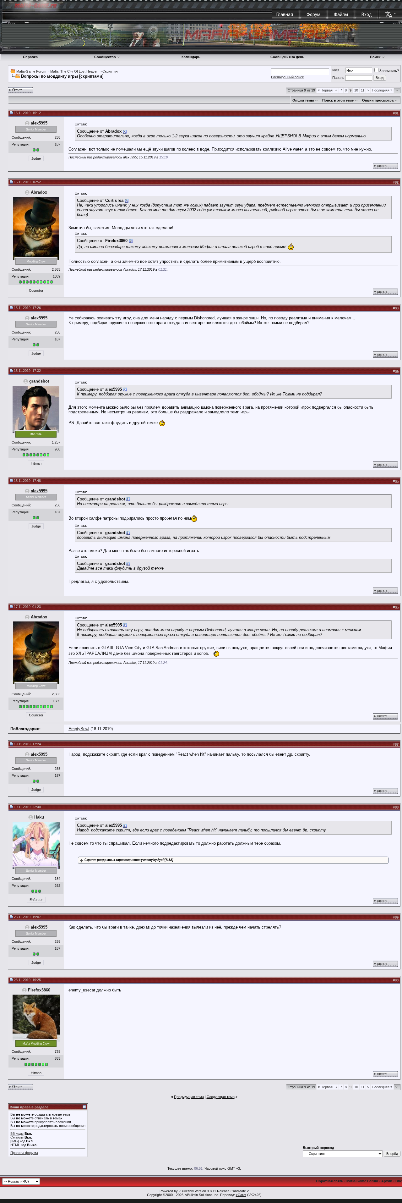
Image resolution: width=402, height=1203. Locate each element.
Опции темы (303, 100)
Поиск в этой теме (338, 100)
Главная (284, 14)
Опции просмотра (378, 100)
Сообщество (105, 57)
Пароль (338, 78)
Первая (325, 90)
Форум (313, 14)
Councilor (36, 290)
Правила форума (24, 1153)
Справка (30, 57)
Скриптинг (110, 71)
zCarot (241, 1195)
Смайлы (17, 1137)
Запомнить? (389, 71)
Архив (386, 1181)
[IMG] (14, 1141)
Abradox (39, 192)
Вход (366, 14)
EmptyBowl (78, 728)
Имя (335, 70)
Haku (39, 817)
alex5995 (39, 123)
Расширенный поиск (287, 77)
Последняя (382, 90)
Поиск (375, 57)
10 (356, 90)
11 (362, 90)
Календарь (191, 57)
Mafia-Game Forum (31, 71)
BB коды (17, 1133)
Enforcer (36, 900)
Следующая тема (221, 1097)
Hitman (36, 463)
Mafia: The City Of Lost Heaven (74, 71)
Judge (36, 158)
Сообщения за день (287, 57)
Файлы (341, 14)
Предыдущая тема (189, 1097)
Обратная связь (329, 1181)
